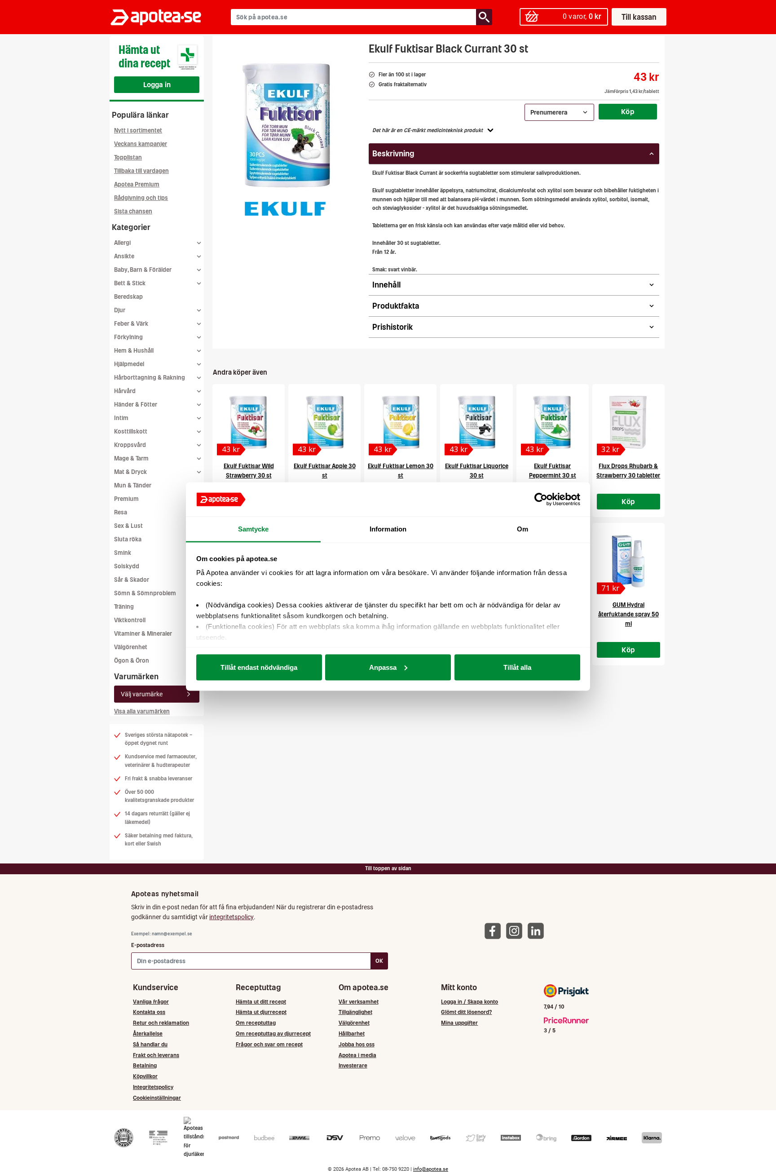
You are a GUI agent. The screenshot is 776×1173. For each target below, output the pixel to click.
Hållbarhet (352, 1033)
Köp (628, 111)
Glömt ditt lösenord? (466, 1012)
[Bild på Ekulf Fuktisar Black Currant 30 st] (288, 125)
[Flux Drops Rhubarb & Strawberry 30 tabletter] (628, 422)
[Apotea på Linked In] (538, 930)
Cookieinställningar (157, 1097)
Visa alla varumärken (142, 711)
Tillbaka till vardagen (141, 171)
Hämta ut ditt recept (261, 1001)
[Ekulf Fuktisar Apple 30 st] (324, 422)
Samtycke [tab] (253, 529)
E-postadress (147, 945)
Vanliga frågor (151, 1001)
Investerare (353, 1065)
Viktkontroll (130, 620)
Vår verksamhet (359, 1001)
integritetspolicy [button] (231, 917)
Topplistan (128, 157)
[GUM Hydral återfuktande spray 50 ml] (628, 561)
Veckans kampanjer (140, 144)
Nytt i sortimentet (138, 130)
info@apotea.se (430, 1169)
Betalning (145, 1065)
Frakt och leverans (156, 1055)
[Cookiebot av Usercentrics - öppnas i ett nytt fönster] (541, 499)
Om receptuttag (256, 1022)
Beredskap (128, 297)
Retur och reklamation (161, 1022)
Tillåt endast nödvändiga (258, 667)
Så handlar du (150, 1044)
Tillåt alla (517, 667)
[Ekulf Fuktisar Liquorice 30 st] (476, 422)
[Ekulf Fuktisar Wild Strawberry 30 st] (248, 422)
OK (379, 960)
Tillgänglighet (355, 1012)
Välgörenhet (130, 647)
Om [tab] (522, 529)
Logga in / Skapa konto (469, 1001)
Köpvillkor (145, 1076)
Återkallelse (148, 1033)
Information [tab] (388, 529)
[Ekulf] (285, 208)
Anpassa (383, 667)
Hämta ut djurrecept (261, 1012)
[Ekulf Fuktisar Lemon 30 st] (400, 422)
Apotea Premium (136, 184)
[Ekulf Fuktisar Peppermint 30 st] (552, 422)
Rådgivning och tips (141, 198)
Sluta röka (127, 539)
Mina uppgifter (459, 1022)
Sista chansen (133, 211)
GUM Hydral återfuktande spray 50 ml (628, 614)
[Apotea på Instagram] (516, 930)
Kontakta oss (149, 1012)
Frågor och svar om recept (269, 1044)
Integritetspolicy (153, 1087)
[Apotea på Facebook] (495, 930)
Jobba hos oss (357, 1044)
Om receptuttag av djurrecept (273, 1033)
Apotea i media (357, 1055)
